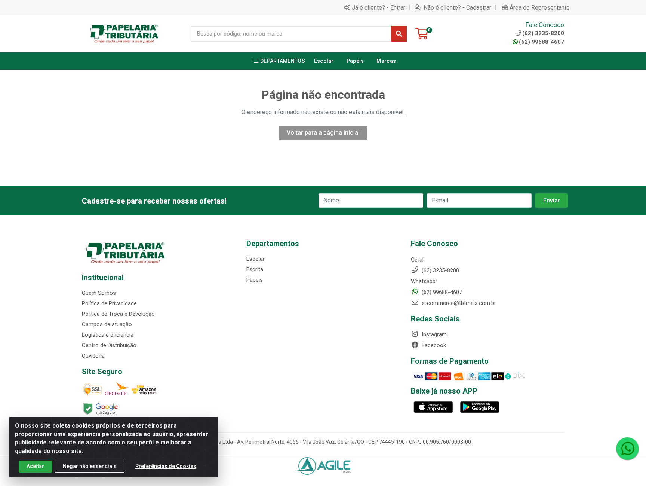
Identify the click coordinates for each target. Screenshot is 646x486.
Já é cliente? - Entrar (378, 7)
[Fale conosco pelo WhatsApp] (627, 448)
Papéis (254, 279)
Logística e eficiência (107, 334)
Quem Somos (99, 293)
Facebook (433, 345)
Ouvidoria (93, 355)
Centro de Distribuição (109, 345)
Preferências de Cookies (165, 466)
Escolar (255, 259)
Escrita (254, 269)
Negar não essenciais (90, 466)
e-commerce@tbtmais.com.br (458, 303)
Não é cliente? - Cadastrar (457, 7)
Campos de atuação (107, 324)
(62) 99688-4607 (541, 42)
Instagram (433, 334)
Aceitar (35, 466)
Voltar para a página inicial (323, 132)
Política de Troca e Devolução (118, 314)
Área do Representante (540, 7)
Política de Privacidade (109, 303)
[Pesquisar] (399, 34)
